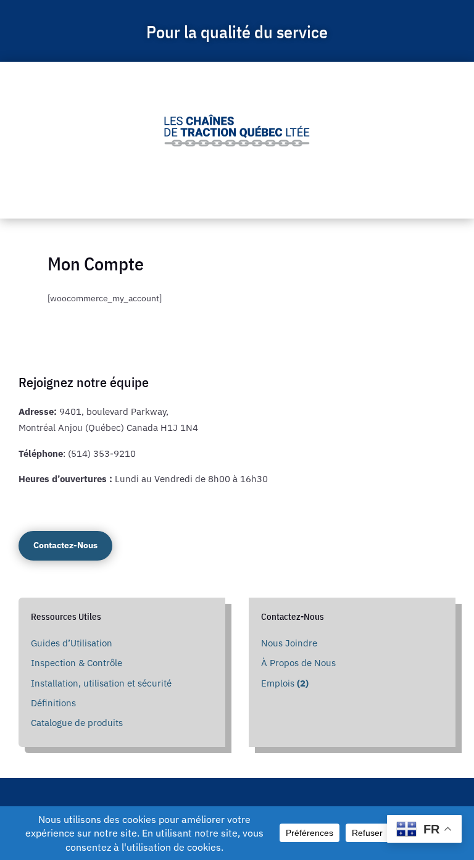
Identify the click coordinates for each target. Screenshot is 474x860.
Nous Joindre (289, 643)
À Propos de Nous (298, 663)
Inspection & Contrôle (76, 663)
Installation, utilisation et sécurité (101, 683)
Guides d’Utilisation (71, 643)
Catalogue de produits (77, 722)
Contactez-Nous (65, 545)
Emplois (285, 683)
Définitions (53, 703)
